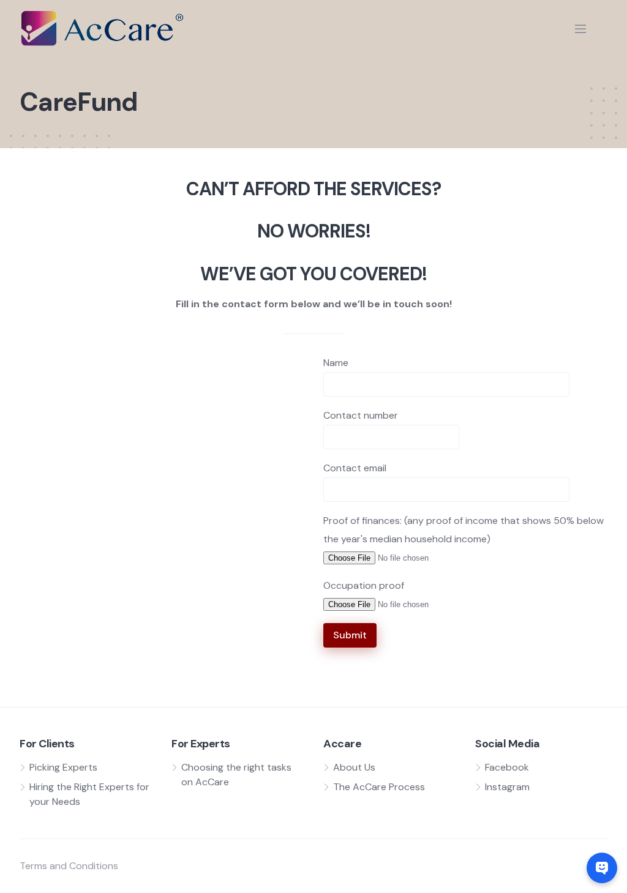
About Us (354, 767)
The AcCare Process (379, 786)
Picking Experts (63, 767)
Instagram (507, 786)
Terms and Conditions (69, 865)
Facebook (507, 767)
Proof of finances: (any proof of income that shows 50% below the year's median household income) (463, 529)
